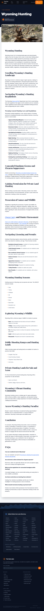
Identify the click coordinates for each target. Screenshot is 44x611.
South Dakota (8, 536)
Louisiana (16, 525)
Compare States (26, 546)
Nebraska (25, 529)
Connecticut (25, 519)
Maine (24, 525)
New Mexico (25, 530)
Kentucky (7, 525)
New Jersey (17, 530)
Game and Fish (15, 101)
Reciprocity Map (25, 2)
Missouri (7, 529)
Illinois (7, 523)
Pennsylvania (17, 534)
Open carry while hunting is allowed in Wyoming (16, 222)
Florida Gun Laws (27, 577)
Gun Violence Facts (34, 546)
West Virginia (8, 540)
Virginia (16, 538)
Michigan (16, 527)
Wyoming (25, 540)
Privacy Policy (7, 598)
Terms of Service (7, 599)
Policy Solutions (17, 549)
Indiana (16, 523)
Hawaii (24, 521)
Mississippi (34, 527)
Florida (7, 521)
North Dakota (17, 532)
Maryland (33, 525)
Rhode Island (25, 534)
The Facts (12, 2)
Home (5, 574)
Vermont (7, 538)
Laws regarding (23, 223)
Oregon (7, 534)
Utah (33, 536)
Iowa (24, 523)
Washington (25, 538)
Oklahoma (34, 532)
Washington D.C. (35, 538)
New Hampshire (9, 530)
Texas (24, 536)
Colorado (16, 519)
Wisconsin (16, 540)
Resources (33, 2)
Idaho (33, 521)
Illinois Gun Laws (27, 583)
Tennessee (17, 536)
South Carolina (34, 534)
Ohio (24, 532)
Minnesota (25, 527)
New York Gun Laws (28, 579)
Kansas (33, 523)
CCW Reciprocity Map (17, 546)
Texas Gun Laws (27, 574)
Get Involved (38, 2)
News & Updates (7, 594)
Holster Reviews (9, 549)
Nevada (33, 529)
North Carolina (8, 532)
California (7, 519)
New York (34, 530)
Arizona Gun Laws (27, 581)
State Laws (18, 2)
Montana (16, 529)
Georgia (16, 521)
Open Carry (10, 217)
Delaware (34, 519)
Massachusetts (8, 527)
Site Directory (8, 546)
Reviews (6, 592)
